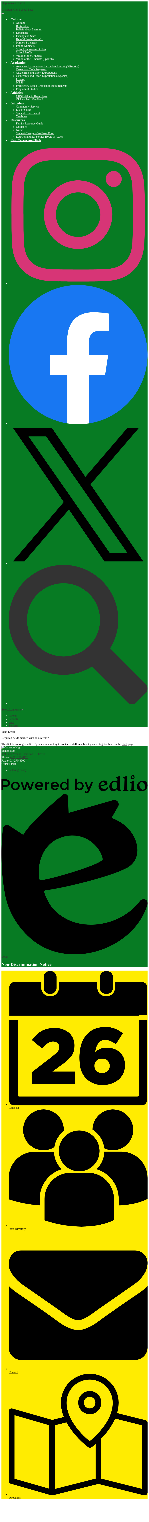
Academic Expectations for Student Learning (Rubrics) (47, 66)
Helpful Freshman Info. (29, 39)
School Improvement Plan (31, 49)
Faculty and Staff (26, 36)
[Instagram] (78, 283)
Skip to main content (13, 3)
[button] (16, 19)
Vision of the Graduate (29, 55)
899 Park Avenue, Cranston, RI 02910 (23, 754)
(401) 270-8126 (19, 757)
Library (20, 79)
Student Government (28, 113)
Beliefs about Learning (29, 29)
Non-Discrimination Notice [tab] (26, 964)
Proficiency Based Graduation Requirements (41, 85)
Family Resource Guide (29, 123)
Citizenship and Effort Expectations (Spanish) (42, 75)
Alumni (20, 22)
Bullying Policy (18, 770)
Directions (22, 32)
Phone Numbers (25, 45)
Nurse (19, 130)
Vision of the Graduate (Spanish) (35, 59)
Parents (13, 715)
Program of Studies (27, 89)
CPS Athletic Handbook (30, 99)
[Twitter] (78, 563)
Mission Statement (26, 42)
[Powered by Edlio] (74, 792)
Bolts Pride (22, 26)
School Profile (24, 52)
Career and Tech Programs (31, 69)
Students (14, 725)
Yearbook (21, 116)
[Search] (78, 703)
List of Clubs (23, 109)
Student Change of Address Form (35, 133)
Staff (11, 722)
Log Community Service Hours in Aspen (39, 136)
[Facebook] (78, 423)
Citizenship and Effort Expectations (36, 72)
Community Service (27, 106)
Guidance (21, 126)
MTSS (20, 82)
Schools (13, 719)
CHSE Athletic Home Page (31, 96)
